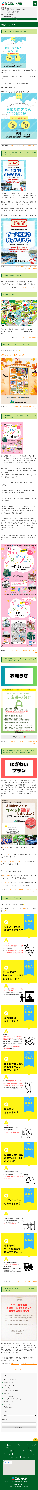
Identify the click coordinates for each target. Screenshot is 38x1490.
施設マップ (11, 1445)
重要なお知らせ (32, 145)
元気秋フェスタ (8, 1407)
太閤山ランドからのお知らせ (18, 145)
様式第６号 (6, 883)
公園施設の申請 (25, 1457)
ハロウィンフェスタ (10, 1385)
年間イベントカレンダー (23, 1445)
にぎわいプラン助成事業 (16, 889)
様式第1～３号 (7, 854)
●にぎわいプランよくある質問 (11, 861)
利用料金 (7, 1448)
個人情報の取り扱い (14, 1457)
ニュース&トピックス (19, 1454)
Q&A (31, 1448)
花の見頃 (33, 1445)
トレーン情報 (9, 1451)
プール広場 (16, 1281)
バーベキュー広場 (19, 1451)
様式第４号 (6, 875)
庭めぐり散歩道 (7, 1454)
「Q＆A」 (24, 909)
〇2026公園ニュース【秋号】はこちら (12, 355)
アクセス (25, 1448)
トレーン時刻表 (16, 1448)
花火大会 (6, 1393)
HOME (4, 1445)
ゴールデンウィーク (10, 1379)
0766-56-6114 (8, 17)
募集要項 (5, 847)
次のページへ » (19, 1369)
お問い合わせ (31, 1454)
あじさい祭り (8, 1404)
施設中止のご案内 (9, 1382)
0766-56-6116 (8, 14)
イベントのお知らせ (26, 266)
